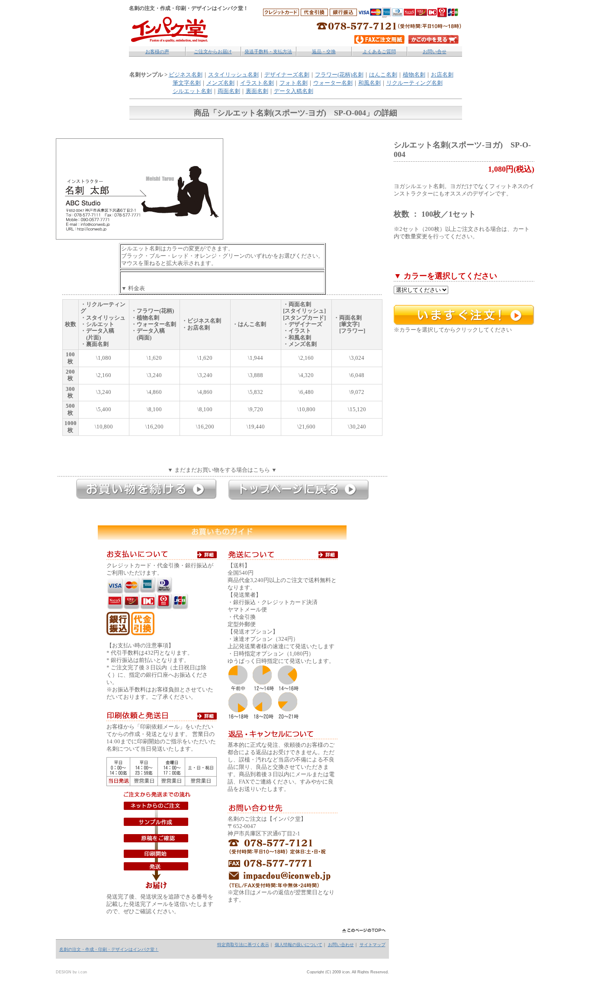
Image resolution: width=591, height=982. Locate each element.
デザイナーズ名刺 (286, 75)
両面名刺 (229, 91)
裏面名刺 (257, 91)
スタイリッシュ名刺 (233, 75)
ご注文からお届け (213, 51)
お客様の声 (157, 51)
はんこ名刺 (383, 75)
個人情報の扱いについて (298, 944)
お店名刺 (442, 75)
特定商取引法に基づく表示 (243, 944)
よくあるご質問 (379, 51)
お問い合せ (434, 51)
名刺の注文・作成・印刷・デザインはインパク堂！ (109, 949)
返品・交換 (324, 51)
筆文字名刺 (187, 83)
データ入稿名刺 (293, 91)
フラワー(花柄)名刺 (339, 75)
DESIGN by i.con (71, 972)
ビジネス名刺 (185, 75)
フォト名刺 (293, 83)
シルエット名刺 (192, 91)
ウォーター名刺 (333, 83)
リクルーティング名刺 (414, 83)
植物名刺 (414, 75)
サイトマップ (372, 944)
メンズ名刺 (220, 83)
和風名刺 (369, 83)
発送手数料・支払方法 (268, 51)
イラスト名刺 (257, 83)
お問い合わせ (341, 944)
